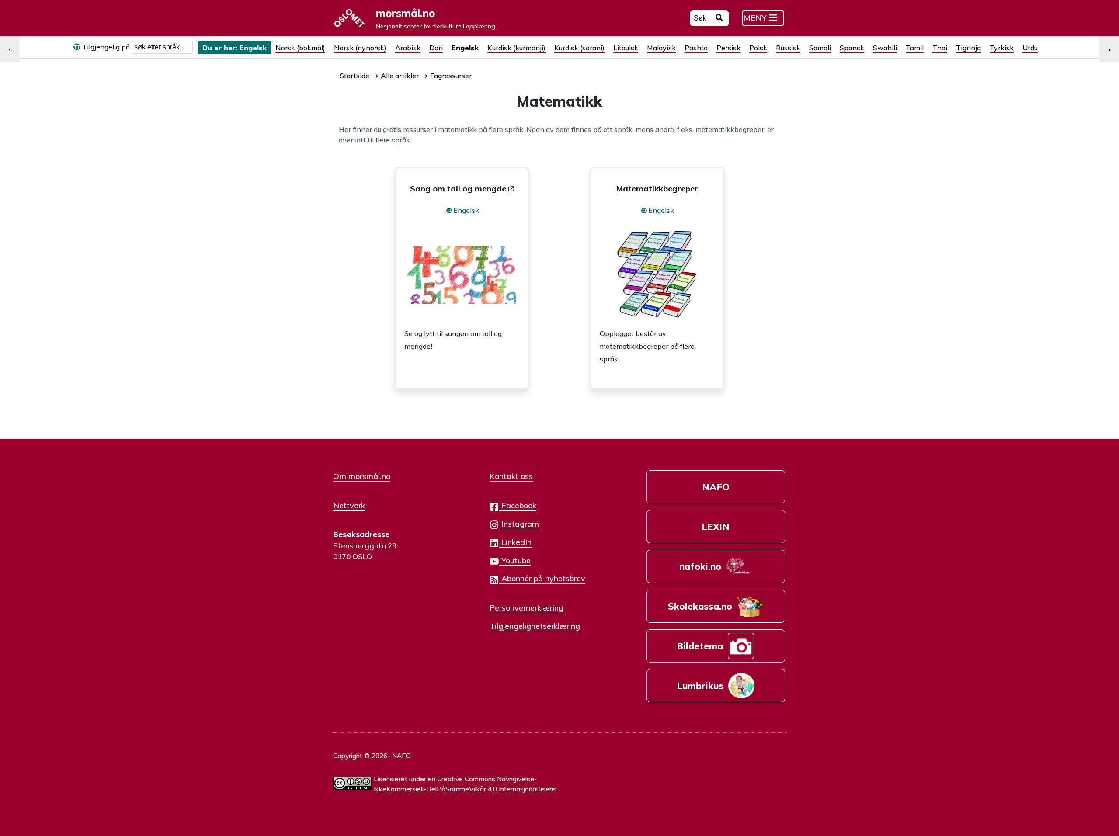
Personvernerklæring (526, 607)
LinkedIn (515, 542)
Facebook (517, 505)
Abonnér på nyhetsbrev (542, 578)
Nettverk (349, 505)
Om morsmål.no (361, 476)
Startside (354, 75)
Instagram (519, 523)
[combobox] (162, 47)
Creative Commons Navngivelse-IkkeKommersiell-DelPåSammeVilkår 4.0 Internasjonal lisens (465, 784)
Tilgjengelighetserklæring (535, 626)
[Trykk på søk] (719, 18)
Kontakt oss (511, 476)
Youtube (515, 560)
